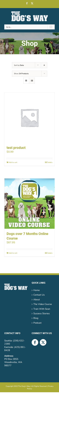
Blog (35, 318)
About (36, 299)
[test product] (29, 117)
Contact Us (39, 294)
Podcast (37, 322)
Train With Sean (41, 308)
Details (49, 162)
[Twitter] (43, 342)
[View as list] (32, 80)
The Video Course (42, 304)
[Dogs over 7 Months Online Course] (29, 203)
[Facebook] (35, 342)
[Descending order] (44, 65)
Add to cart (13, 162)
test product (16, 148)
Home (36, 290)
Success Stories (41, 313)
